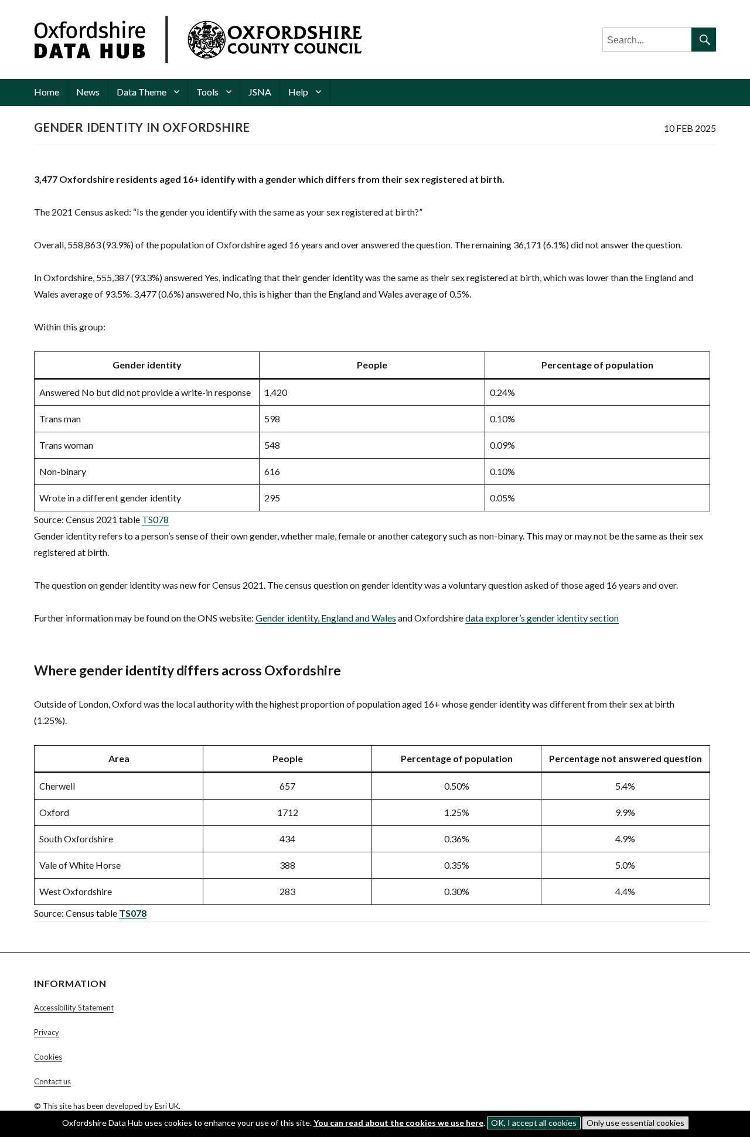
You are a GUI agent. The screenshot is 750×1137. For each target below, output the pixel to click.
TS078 (155, 519)
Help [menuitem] (298, 91)
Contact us (52, 1081)
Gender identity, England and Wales (325, 617)
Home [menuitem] (46, 91)
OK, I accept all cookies (534, 1123)
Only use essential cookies (635, 1123)
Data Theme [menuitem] (141, 91)
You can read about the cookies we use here (398, 1123)
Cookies (48, 1056)
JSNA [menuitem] (259, 91)
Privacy (46, 1032)
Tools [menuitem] (207, 91)
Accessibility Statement (74, 1007)
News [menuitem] (88, 91)
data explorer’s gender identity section (542, 617)
